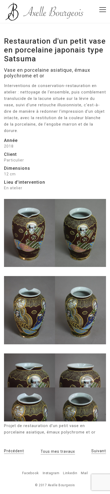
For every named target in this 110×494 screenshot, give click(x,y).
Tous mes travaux (58, 451)
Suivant (98, 451)
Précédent (14, 451)
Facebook (30, 473)
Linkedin (70, 473)
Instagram (51, 473)
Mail (84, 473)
